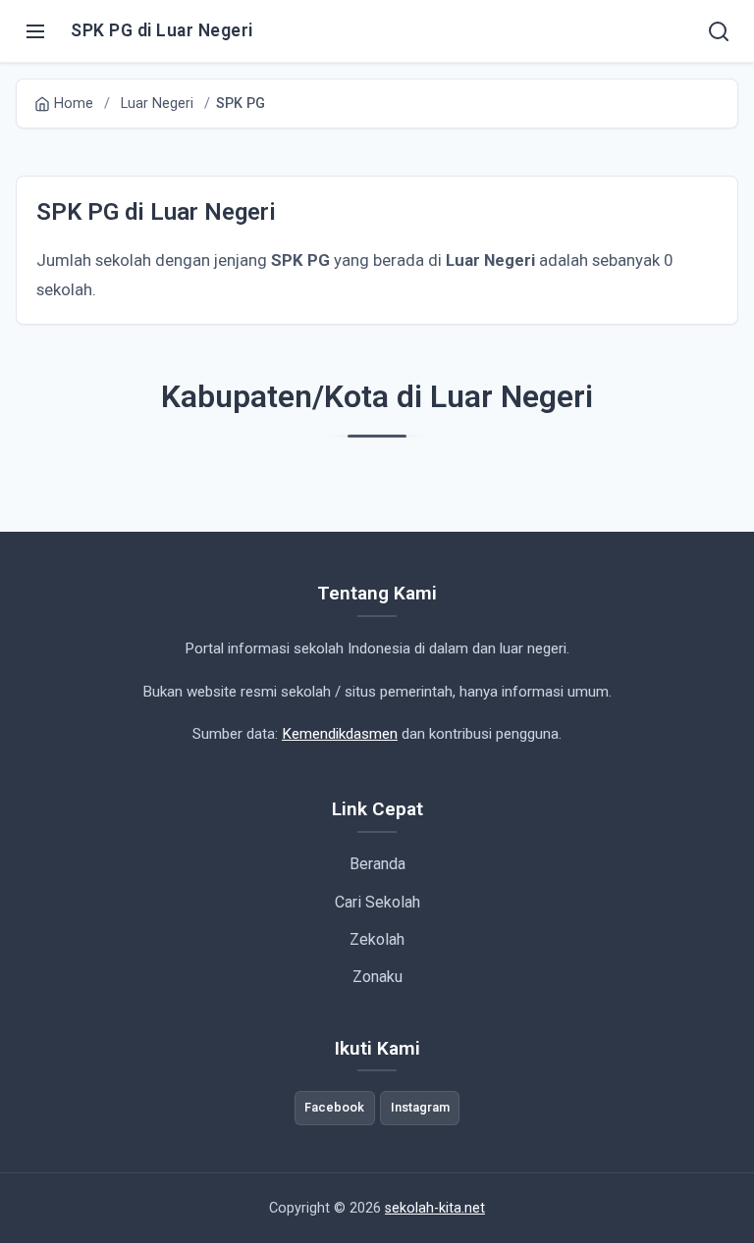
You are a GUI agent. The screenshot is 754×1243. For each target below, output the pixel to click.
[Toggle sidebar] (35, 31)
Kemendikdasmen (340, 734)
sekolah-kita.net (435, 1208)
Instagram (420, 1107)
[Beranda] (718, 31)
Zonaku (377, 976)
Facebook (334, 1107)
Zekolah (377, 939)
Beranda (377, 864)
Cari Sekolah (377, 902)
